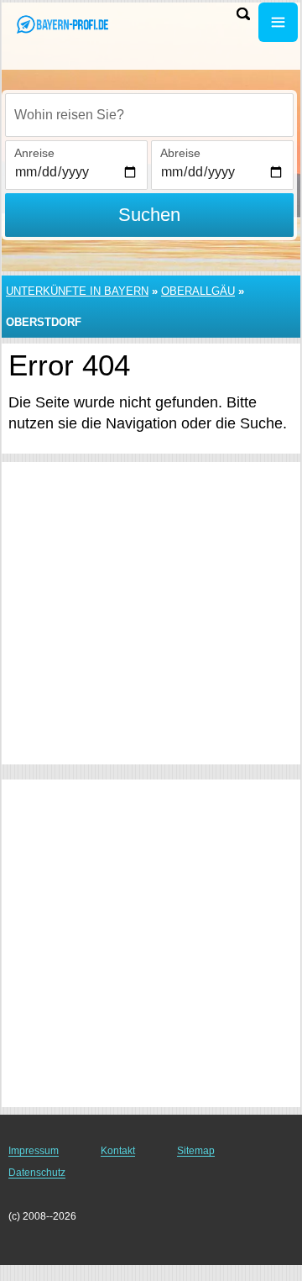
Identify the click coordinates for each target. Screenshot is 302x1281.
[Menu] (278, 22)
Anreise (34, 153)
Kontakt (118, 1151)
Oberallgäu (198, 291)
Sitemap (196, 1151)
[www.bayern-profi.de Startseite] (62, 24)
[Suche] (243, 14)
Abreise (180, 153)
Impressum (33, 1151)
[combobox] (149, 115)
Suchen (149, 214)
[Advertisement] (151, 613)
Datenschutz (36, 1173)
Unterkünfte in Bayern (77, 291)
